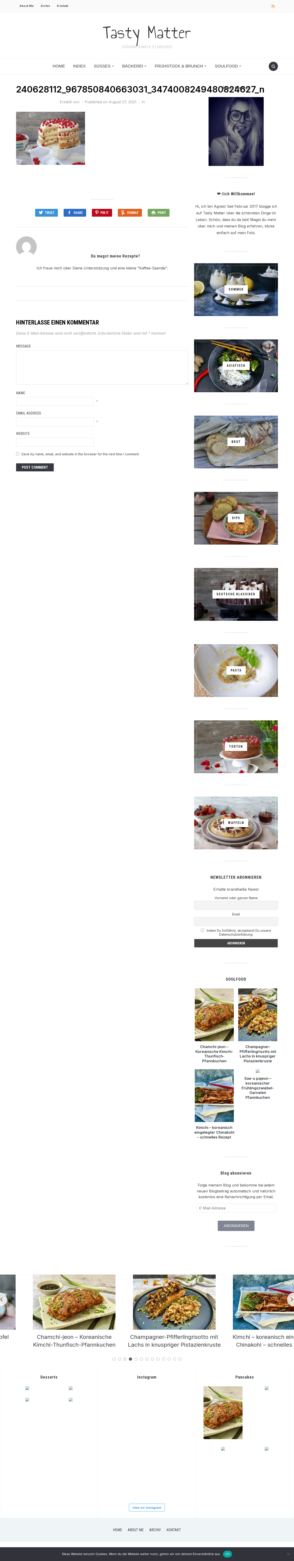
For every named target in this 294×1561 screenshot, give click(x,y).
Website (23, 433)
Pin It (104, 213)
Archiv (45, 6)
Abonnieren (236, 1225)
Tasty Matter (147, 32)
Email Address (28, 413)
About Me (27, 6)
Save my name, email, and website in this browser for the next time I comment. (80, 454)
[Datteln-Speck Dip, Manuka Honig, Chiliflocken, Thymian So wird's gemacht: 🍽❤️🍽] (146, 1485)
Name (20, 393)
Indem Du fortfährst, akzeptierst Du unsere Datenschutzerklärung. (238, 932)
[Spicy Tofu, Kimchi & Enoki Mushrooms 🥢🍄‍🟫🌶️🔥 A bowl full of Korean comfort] (118, 1399)
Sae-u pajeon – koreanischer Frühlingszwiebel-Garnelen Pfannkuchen (258, 1088)
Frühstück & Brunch (179, 66)
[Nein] (288, 1554)
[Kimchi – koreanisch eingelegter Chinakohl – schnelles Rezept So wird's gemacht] (118, 1428)
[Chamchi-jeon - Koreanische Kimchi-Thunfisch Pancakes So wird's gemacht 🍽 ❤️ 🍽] (146, 1399)
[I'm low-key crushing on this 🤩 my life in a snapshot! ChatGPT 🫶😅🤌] (118, 1456)
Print (162, 213)
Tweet (49, 213)
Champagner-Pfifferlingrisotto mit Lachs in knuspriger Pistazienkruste (258, 1053)
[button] (50, 138)
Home (59, 66)
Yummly (133, 213)
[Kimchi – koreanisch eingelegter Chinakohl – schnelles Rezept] (247, 1277)
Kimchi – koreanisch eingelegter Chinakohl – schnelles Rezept (214, 1132)
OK (227, 1554)
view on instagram (147, 1507)
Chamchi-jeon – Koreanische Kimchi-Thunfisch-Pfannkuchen (214, 1053)
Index (79, 66)
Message (23, 346)
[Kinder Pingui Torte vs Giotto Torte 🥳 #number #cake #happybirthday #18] (175, 1485)
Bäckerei (132, 66)
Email (236, 914)
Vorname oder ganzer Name (236, 898)
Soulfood (226, 66)
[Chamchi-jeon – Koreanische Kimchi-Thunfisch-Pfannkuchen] (47, 1277)
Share (78, 213)
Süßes (102, 66)
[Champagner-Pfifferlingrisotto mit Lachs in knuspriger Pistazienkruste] (147, 1277)
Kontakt (62, 6)
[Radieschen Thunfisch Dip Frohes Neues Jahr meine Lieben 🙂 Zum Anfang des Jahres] (146, 1456)
